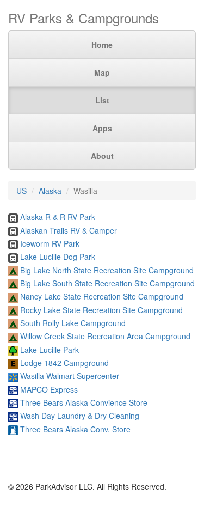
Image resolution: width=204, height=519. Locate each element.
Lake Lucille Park (49, 349)
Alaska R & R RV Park (57, 216)
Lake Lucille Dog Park (57, 256)
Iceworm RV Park (49, 243)
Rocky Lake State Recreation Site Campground (101, 309)
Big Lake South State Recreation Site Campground (107, 283)
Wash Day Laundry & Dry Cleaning (79, 415)
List (102, 100)
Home (102, 44)
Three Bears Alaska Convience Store (83, 402)
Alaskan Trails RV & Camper (68, 230)
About (102, 155)
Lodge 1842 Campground (64, 362)
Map (102, 72)
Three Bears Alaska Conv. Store (75, 429)
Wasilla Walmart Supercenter (69, 375)
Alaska (50, 190)
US (21, 190)
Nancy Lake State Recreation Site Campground (101, 296)
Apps (102, 128)
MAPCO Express (49, 389)
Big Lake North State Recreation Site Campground (107, 270)
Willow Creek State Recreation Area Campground (105, 336)
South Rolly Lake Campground (73, 322)
